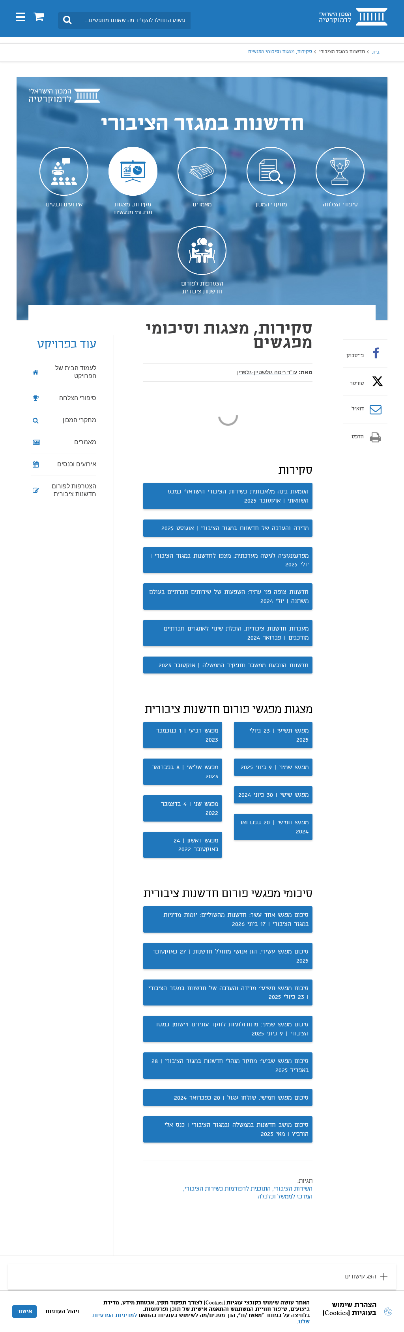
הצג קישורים (360, 1277)
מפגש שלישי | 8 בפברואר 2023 (185, 772)
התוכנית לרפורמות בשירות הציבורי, (227, 1189)
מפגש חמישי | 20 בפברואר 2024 (274, 827)
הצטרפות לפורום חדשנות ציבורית (202, 288)
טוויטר (357, 383)
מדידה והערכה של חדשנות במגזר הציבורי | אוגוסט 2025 (235, 528)
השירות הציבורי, (292, 1189)
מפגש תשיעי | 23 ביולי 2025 (279, 735)
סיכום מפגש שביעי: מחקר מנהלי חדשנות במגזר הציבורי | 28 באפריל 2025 (230, 1065)
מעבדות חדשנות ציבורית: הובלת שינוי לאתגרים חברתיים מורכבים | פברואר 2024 (236, 633)
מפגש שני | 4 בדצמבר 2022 (189, 808)
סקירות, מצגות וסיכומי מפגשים (133, 209)
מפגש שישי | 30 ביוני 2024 (273, 795)
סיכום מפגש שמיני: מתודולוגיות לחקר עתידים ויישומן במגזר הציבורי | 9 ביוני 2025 (232, 1029)
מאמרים (202, 205)
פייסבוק (355, 355)
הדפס (358, 437)
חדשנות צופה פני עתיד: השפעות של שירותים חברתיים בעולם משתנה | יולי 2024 (229, 596)
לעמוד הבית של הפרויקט (75, 372)
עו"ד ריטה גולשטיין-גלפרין (267, 372)
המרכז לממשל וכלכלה (285, 1197)
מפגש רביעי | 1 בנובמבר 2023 (187, 735)
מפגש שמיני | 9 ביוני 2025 (275, 768)
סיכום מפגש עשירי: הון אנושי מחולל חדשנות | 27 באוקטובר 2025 (231, 956)
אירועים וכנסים (64, 205)
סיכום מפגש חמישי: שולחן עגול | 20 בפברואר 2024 (241, 1098)
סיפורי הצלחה (340, 205)
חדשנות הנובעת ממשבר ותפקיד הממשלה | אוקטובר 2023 (234, 666)
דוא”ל (358, 409)
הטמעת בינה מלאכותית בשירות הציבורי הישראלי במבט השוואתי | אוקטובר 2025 (238, 496)
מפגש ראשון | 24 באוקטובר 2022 (196, 845)
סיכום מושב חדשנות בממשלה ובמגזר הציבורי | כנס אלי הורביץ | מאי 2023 (237, 1129)
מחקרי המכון (271, 205)
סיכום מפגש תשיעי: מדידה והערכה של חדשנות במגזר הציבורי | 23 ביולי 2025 (228, 993)
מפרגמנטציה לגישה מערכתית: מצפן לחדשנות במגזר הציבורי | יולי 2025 (229, 560)
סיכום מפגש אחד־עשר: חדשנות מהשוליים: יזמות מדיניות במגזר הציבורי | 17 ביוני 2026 (236, 919)
